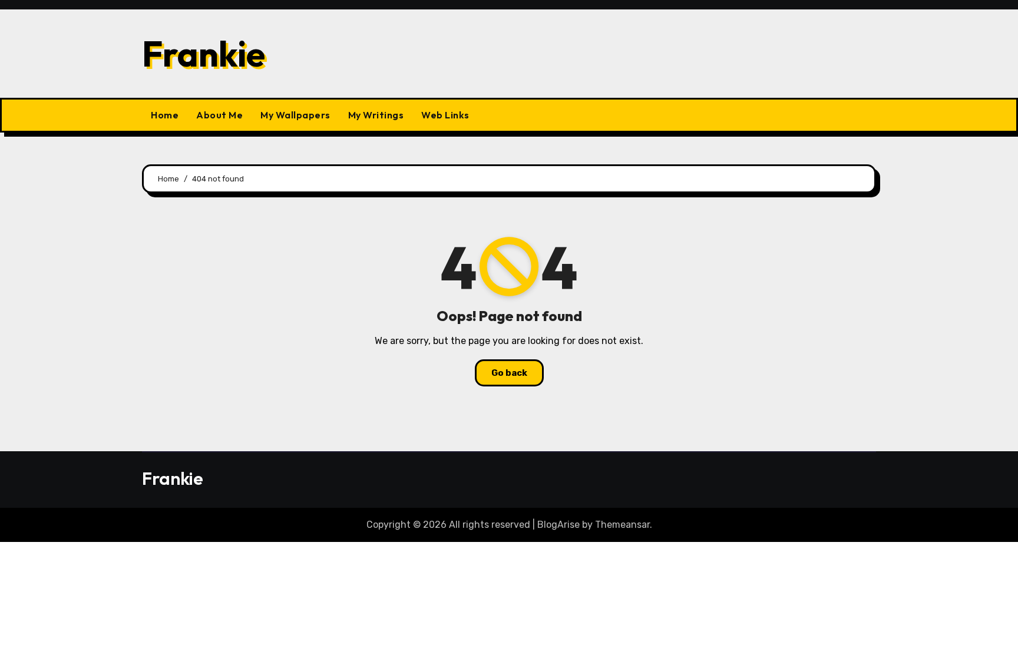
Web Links (445, 115)
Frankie (203, 53)
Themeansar (622, 524)
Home (165, 115)
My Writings (376, 115)
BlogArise (558, 524)
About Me (219, 115)
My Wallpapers (295, 115)
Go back (509, 373)
